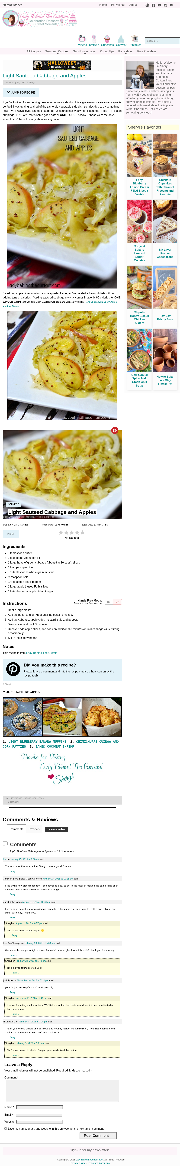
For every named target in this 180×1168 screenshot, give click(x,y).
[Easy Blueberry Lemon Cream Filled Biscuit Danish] (139, 176)
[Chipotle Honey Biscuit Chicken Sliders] (139, 308)
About (133, 4)
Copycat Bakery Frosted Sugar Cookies (139, 253)
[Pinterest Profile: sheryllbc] (15, 670)
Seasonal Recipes (56, 51)
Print (11, 534)
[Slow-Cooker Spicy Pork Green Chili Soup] (139, 370)
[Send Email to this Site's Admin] (170, 4)
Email (9, 1114)
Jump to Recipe (23, 92)
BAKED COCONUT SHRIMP (55, 747)
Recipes (27, 798)
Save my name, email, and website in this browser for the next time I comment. (55, 1128)
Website (9, 1121)
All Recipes (34, 51)
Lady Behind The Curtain (41, 652)
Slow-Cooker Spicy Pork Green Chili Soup (139, 380)
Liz (4, 859)
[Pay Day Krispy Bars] (165, 308)
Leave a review (56, 829)
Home (103, 4)
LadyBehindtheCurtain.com (89, 1159)
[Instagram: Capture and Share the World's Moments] (164, 4)
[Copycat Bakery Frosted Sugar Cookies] (139, 242)
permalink (14, 802)
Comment (11, 1077)
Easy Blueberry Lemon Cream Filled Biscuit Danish (139, 187)
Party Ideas (118, 4)
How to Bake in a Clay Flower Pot (165, 380)
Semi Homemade (84, 51)
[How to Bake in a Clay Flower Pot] (165, 370)
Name (9, 1107)
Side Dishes (38, 798)
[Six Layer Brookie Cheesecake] (165, 242)
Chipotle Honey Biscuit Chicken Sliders (139, 317)
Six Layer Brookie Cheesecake (165, 253)
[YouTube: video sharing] (158, 4)
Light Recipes (15, 798)
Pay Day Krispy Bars (165, 317)
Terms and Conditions (99, 1163)
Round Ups (107, 51)
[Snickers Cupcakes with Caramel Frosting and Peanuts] (165, 176)
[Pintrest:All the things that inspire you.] (146, 4)
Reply (13, 871)
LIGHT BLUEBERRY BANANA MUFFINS (37, 742)
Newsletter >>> (12, 4)
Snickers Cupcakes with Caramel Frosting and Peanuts (165, 187)
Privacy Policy (77, 1163)
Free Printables (146, 51)
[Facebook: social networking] (152, 4)
